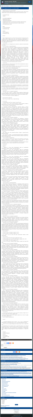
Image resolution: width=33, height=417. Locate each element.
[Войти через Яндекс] (10, 343)
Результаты (3, 405)
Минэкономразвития (5, 382)
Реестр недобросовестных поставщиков (8, 396)
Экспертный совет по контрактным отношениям (9, 392)
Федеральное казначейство (6, 381)
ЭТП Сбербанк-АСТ (5, 386)
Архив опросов (7, 405)
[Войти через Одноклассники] (13, 343)
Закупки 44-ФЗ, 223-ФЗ (10, 1)
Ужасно (3, 403)
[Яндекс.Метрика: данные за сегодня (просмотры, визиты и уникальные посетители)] (16, 409)
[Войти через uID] (7, 343)
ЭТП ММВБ (3, 391)
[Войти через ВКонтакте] (8, 343)
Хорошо (3, 401)
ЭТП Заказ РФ (4, 388)
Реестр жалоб (4, 393)
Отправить (5, 347)
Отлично (3, 400)
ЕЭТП (3, 387)
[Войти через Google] (11, 343)
